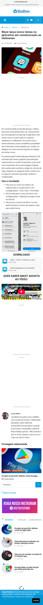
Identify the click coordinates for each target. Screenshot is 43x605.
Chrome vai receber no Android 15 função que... (27, 555)
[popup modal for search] (38, 20)
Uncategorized (18, 470)
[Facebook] (27, 20)
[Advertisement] (21, 102)
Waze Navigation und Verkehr (22, 268)
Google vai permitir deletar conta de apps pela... (26, 529)
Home (6, 27)
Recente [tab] (9, 520)
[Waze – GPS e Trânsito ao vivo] (4, 261)
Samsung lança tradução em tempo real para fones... (26, 542)
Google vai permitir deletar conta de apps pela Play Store (21, 4)
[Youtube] (31, 20)
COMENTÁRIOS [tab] (35, 520)
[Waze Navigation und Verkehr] (4, 269)
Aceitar (36, 600)
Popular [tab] (22, 520)
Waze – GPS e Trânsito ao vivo (22, 260)
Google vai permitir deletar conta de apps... (20, 476)
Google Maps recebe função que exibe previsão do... (26, 568)
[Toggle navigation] (5, 20)
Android (14, 27)
